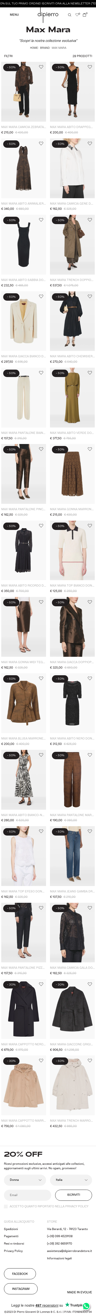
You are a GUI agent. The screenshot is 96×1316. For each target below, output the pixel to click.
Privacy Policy (13, 1251)
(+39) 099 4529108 (60, 1236)
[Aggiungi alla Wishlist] (41, 67)
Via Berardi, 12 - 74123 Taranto (67, 1229)
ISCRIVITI (73, 1195)
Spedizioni (11, 1229)
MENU (14, 15)
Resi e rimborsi (14, 1244)
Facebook (20, 1274)
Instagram (21, 1289)
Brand (44, 48)
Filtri (8, 56)
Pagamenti (11, 1236)
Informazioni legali (59, 1258)
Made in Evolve (79, 1292)
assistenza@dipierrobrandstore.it (69, 1251)
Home (34, 48)
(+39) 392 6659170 (59, 1244)
